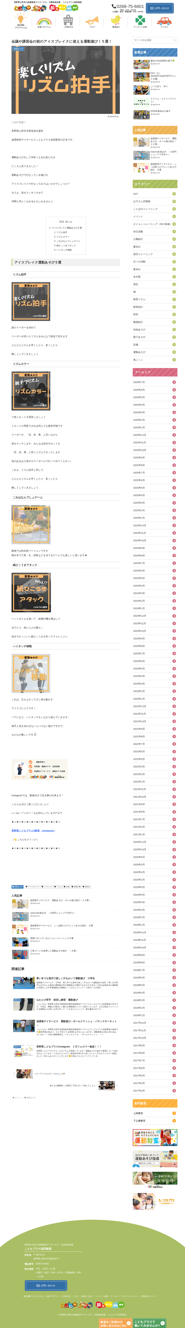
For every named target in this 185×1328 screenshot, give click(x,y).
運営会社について (149, 1296)
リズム (59, 887)
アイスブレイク (33, 887)
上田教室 (138, 1113)
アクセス (114, 1296)
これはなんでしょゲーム (68, 241)
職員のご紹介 (87, 1296)
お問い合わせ (162, 8)
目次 (61, 221)
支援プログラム (52, 1296)
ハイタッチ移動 (64, 250)
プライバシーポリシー (130, 1296)
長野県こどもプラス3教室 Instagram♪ (33, 830)
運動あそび (19, 887)
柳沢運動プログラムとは (33, 1296)
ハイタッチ (48, 887)
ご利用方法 (65, 1296)
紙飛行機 (77, 887)
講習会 (87, 887)
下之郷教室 (139, 1120)
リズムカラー (62, 236)
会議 (67, 887)
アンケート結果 (101, 1296)
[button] (174, 40)
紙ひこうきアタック (66, 245)
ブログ (76, 1296)
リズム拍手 (61, 232)
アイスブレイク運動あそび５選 (67, 228)
